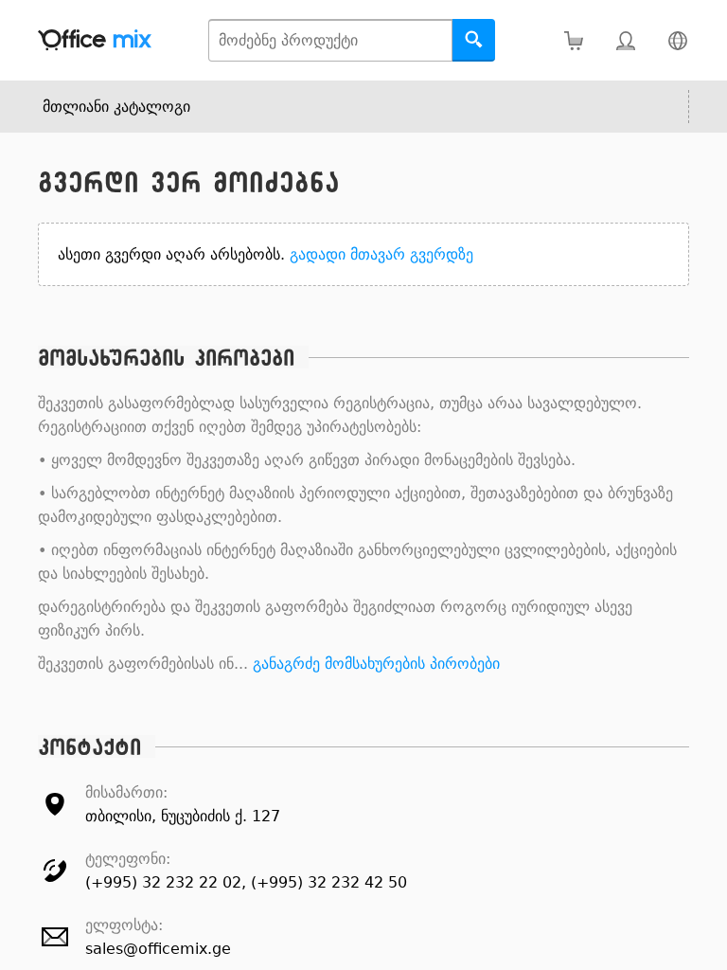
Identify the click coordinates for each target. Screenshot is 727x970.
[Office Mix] (94, 40)
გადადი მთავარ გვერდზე (381, 254)
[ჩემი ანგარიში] (625, 40)
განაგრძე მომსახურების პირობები (376, 664)
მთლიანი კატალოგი (116, 107)
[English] (677, 40)
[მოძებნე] (473, 40)
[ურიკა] (573, 40)
